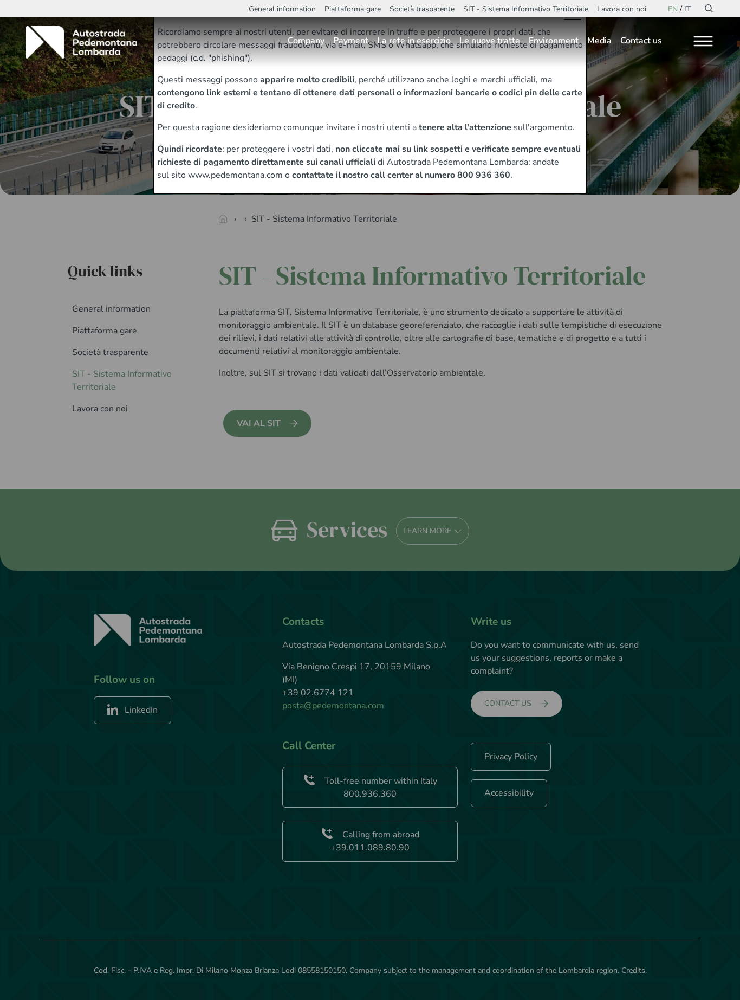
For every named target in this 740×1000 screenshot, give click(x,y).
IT (687, 9)
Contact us (641, 41)
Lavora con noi (621, 9)
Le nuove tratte (489, 41)
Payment (350, 41)
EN (673, 9)
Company (306, 41)
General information (282, 9)
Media (599, 41)
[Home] (86, 42)
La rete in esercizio (414, 41)
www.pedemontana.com (235, 175)
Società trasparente (422, 9)
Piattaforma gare (352, 9)
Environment (554, 41)
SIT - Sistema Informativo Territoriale (525, 9)
